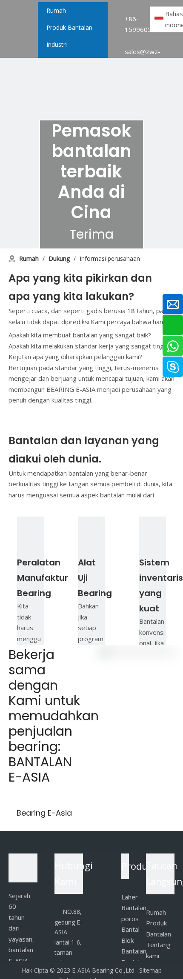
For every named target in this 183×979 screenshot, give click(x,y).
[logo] (23, 867)
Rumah (156, 912)
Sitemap (150, 970)
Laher (129, 897)
